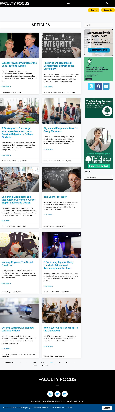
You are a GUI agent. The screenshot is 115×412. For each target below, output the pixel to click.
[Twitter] (57, 394)
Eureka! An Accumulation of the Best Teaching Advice (19, 64)
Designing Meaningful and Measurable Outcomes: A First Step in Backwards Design (18, 199)
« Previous (9, 362)
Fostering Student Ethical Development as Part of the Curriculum (59, 65)
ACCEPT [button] (107, 408)
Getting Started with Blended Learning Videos (18, 329)
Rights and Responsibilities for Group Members (61, 130)
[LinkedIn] (106, 86)
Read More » (6, 86)
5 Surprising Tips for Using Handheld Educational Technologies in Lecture (58, 265)
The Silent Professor (55, 196)
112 (67, 361)
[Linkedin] (65, 394)
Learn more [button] (67, 408)
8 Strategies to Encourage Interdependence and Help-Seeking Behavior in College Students (17, 133)
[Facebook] (98, 86)
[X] (91, 86)
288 (35, 364)
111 (59, 361)
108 (34, 361)
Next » (45, 365)
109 (42, 361)
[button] (68, 3)
